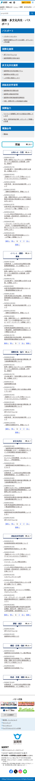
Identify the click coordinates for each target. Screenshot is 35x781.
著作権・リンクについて (10, 720)
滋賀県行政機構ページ (23, 755)
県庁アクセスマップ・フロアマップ (13, 750)
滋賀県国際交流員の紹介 (12, 58)
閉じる (28, 144)
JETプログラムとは (10, 54)
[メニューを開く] (32, 2)
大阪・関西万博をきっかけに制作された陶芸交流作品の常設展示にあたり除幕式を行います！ (17, 199)
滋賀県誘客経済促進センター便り (15, 549)
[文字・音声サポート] (10, 2)
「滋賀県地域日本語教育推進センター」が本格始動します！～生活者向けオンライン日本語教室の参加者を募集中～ (17, 450)
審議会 (6, 134)
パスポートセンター (10, 36)
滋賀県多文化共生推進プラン (13, 71)
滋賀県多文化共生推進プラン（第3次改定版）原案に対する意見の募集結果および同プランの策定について (17, 660)
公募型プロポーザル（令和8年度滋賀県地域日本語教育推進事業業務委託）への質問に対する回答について (17, 490)
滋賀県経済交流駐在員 (11, 90)
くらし (16, 7)
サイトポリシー (7, 725)
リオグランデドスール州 (12, 577)
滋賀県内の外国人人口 (11, 74)
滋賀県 (2, 7)
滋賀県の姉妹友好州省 (11, 94)
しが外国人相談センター (12, 78)
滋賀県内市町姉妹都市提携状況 (14, 97)
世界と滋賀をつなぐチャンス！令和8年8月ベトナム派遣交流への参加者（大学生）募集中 (17, 161)
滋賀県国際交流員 (10, 384)
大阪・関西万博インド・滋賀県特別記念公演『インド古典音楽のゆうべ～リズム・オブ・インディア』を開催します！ (17, 320)
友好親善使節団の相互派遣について (16, 543)
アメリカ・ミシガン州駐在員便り (15, 562)
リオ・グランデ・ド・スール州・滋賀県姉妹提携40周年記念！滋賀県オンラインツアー (17, 599)
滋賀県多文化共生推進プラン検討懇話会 (17, 653)
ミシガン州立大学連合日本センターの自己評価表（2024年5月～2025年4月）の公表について (17, 216)
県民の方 (9, 7)
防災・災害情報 (27, 2)
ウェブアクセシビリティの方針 (12, 728)
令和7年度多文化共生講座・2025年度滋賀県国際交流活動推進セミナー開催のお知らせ (17, 298)
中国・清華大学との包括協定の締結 (15, 101)
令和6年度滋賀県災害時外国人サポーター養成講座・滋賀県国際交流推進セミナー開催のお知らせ (17, 330)
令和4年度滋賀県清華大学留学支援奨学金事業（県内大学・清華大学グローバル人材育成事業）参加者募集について (17, 609)
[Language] (14, 2)
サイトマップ (7, 723)
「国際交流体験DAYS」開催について (16, 191)
